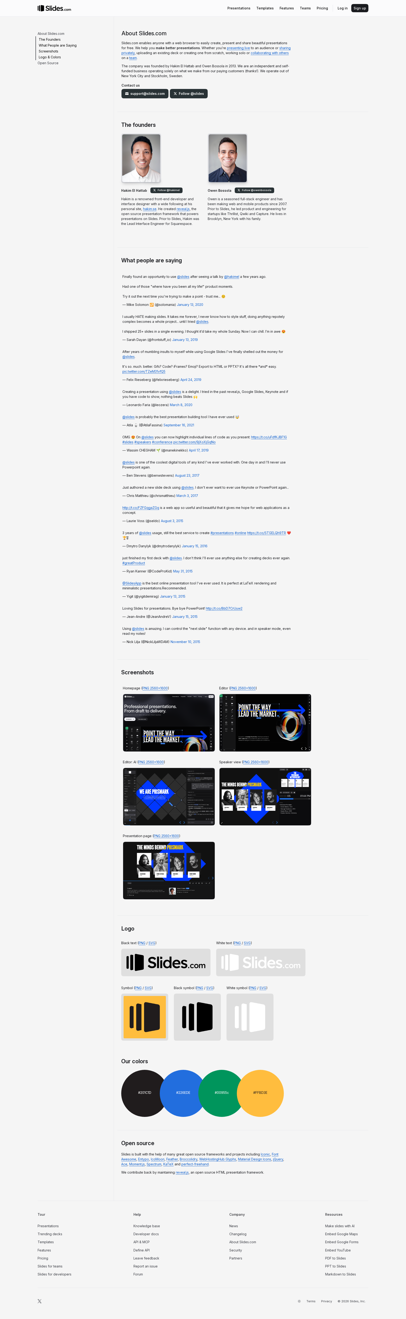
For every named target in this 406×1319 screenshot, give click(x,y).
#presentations (222, 533)
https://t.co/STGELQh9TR (266, 533)
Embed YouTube (338, 1250)
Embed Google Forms (342, 1242)
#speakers (142, 442)
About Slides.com (51, 34)
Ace (124, 1164)
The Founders (50, 39)
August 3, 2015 (172, 521)
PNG (142, 943)
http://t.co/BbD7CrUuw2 (224, 608)
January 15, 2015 (185, 617)
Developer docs (146, 1234)
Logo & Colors (50, 57)
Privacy (326, 1301)
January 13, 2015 (172, 596)
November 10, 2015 (185, 642)
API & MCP (141, 1242)
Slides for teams (50, 1266)
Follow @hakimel (169, 190)
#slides (127, 442)
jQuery (278, 1159)
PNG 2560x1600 (155, 688)
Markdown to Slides (340, 1274)
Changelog (237, 1234)
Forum (138, 1274)
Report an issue (145, 1266)
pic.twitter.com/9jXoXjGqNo (194, 442)
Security (235, 1250)
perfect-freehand (195, 1164)
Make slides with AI (340, 1226)
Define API (141, 1250)
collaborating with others (270, 53)
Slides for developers (54, 1274)
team (133, 58)
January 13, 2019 (185, 340)
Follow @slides (191, 94)
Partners (235, 1258)
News (233, 1226)
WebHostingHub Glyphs (217, 1159)
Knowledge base (146, 1226)
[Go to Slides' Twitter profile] (39, 1301)
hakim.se (149, 209)
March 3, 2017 (187, 496)
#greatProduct (133, 563)
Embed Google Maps (341, 1234)
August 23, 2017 (187, 475)
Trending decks (50, 1234)
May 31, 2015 (183, 571)
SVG (151, 943)
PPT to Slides (335, 1266)
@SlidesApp (131, 583)
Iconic (265, 1154)
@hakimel (231, 277)
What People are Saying (58, 45)
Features (44, 1250)
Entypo (143, 1159)
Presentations (48, 1226)
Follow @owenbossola (256, 190)
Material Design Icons (254, 1159)
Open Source (48, 63)
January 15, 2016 (194, 546)
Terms (311, 1301)
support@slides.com (147, 94)
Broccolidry (188, 1159)
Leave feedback (146, 1258)
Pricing (43, 1258)
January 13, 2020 (190, 305)
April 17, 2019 (199, 450)
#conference (162, 442)
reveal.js (183, 209)
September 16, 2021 (179, 425)
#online (240, 533)
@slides (183, 277)
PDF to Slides (335, 1258)
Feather (172, 1159)
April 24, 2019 (190, 380)
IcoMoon (157, 1159)
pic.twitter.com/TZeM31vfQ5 (143, 371)
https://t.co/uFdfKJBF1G (269, 437)
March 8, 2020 (181, 405)
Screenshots (48, 51)
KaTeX (168, 1164)
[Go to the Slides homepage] (40, 8)
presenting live (238, 48)
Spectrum (154, 1164)
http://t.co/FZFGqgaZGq (140, 508)
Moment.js (137, 1164)
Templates (46, 1242)
